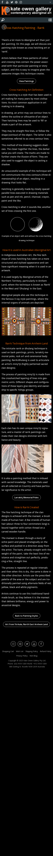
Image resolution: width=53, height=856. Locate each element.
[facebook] (3, 2)
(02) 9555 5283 (20, 663)
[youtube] (7, 2)
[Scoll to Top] (48, 851)
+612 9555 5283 (40, 663)
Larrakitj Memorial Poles (26, 497)
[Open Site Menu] (50, 20)
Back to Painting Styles (26, 615)
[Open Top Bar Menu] (50, 2)
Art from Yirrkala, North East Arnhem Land (26, 624)
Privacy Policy (22, 655)
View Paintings (26, 81)
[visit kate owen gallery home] (26, 11)
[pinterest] (16, 2)
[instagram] (21, 2)
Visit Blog (33, 655)
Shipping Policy (31, 651)
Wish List (19, 651)
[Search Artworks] (3, 20)
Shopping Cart (8, 651)
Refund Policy (45, 651)
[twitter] (12, 2)
